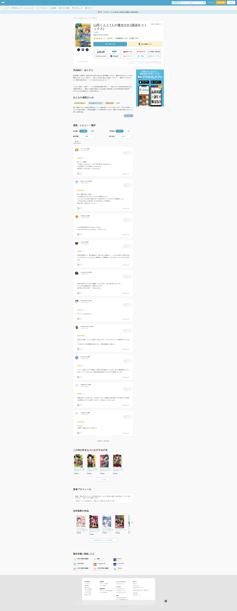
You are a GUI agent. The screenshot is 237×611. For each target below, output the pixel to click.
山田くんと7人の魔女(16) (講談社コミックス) (105, 470)
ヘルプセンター (136, 585)
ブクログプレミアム (120, 590)
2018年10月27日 (85, 217)
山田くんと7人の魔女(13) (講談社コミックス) (118, 470)
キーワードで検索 (104, 583)
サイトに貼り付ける (83, 61)
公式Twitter (135, 593)
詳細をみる (126, 174)
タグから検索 (103, 585)
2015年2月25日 (85, 302)
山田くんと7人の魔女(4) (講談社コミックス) (79, 470)
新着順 (92, 131)
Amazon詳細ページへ (146, 44)
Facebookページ (136, 594)
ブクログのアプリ (120, 588)
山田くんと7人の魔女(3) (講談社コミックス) (92, 470)
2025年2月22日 (85, 183)
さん (83, 148)
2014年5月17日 (85, 414)
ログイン (231, 2)
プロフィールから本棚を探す (106, 590)
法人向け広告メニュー (138, 587)
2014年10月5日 (85, 328)
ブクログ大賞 (88, 591)
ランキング (87, 583)
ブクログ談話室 (88, 589)
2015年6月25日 (85, 274)
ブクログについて (120, 583)
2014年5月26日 (85, 386)
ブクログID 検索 (103, 592)
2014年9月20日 (85, 358)
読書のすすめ (88, 594)
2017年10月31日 (85, 150)
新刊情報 (87, 585)
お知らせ (135, 583)
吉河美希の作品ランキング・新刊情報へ (103, 540)
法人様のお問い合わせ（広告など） (141, 590)
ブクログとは (210, 2)
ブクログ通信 (88, 592)
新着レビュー (88, 587)
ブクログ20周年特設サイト (122, 599)
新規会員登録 (221, 2)
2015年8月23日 (85, 244)
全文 (129, 131)
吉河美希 (96, 32)
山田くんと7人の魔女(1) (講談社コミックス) (94, 531)
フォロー (127, 153)
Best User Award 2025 (121, 597)
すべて (77, 141)
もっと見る (128, 115)
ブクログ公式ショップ (121, 592)
